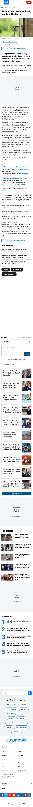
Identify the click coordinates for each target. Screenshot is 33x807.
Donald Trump (11, 714)
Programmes (5, 771)
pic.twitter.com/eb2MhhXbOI (15, 185)
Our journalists (22, 771)
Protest (9, 727)
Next (19, 759)
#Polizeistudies (20, 167)
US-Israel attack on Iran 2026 (16, 705)
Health (22, 718)
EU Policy (20, 755)
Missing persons (9, 274)
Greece (23, 723)
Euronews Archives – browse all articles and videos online (8, 776)
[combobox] (16, 693)
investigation (17, 269)
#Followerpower (16, 178)
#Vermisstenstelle (22, 169)
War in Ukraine (11, 709)
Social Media (12, 723)
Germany (16, 7)
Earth (3, 759)
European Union (21, 727)
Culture (3, 767)
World (11, 7)
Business (4, 755)
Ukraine (23, 709)
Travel (19, 763)
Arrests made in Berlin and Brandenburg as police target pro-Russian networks (14, 256)
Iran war (11, 718)
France (23, 714)
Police (6, 269)
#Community (5, 178)
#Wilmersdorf (6, 169)
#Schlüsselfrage (22, 174)
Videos (20, 767)
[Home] (2, 7)
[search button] (30, 693)
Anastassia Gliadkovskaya (10, 41)
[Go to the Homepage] (6, 2)
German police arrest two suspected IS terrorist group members (13, 262)
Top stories (7, 530)
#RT (2, 165)
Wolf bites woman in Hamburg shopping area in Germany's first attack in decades (13, 250)
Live (28, 2)
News (6, 7)
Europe (3, 751)
